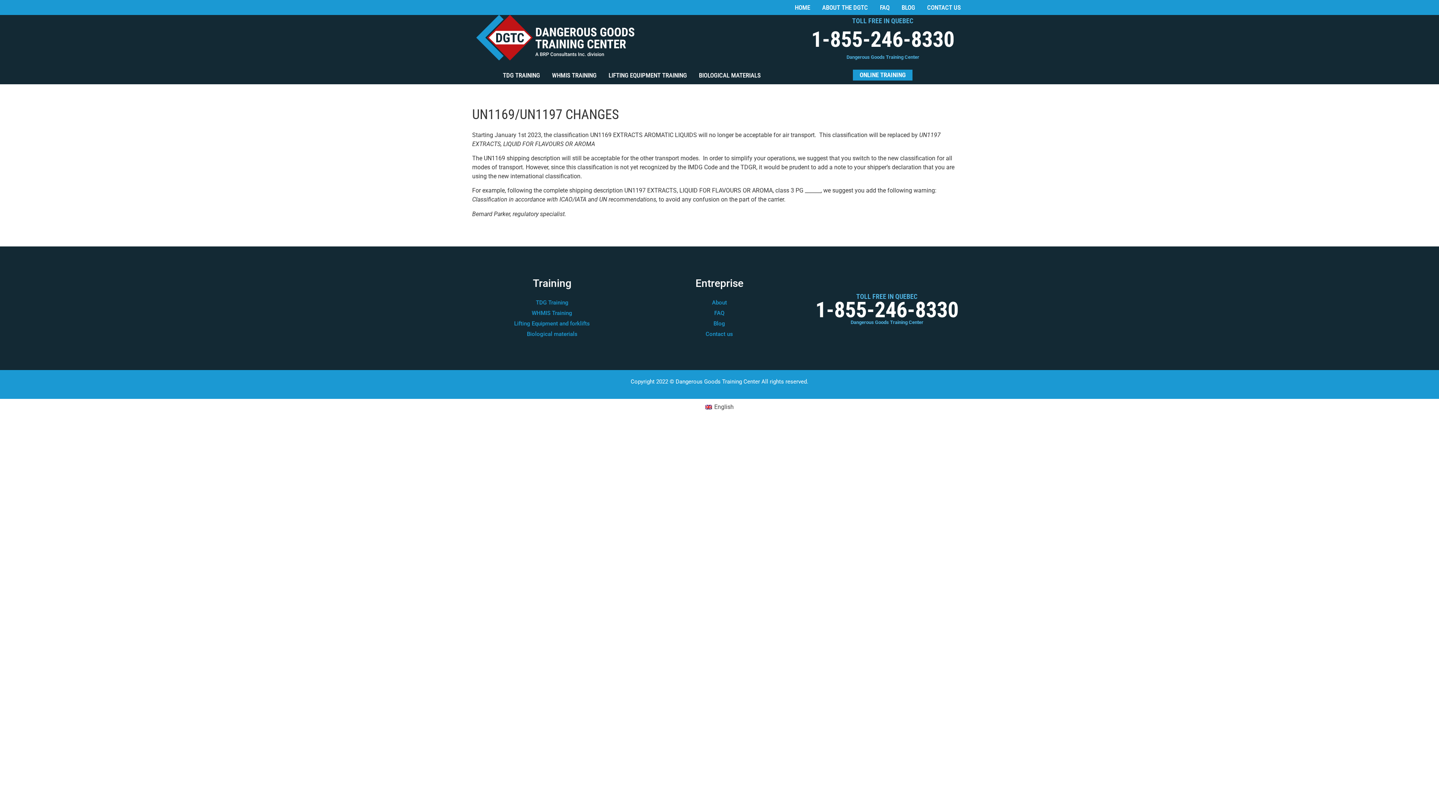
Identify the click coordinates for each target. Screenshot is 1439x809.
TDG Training (521, 75)
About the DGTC (845, 7)
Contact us (944, 7)
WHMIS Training (574, 75)
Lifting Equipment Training (648, 75)
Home (802, 7)
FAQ (885, 7)
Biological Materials (730, 75)
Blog (908, 7)
